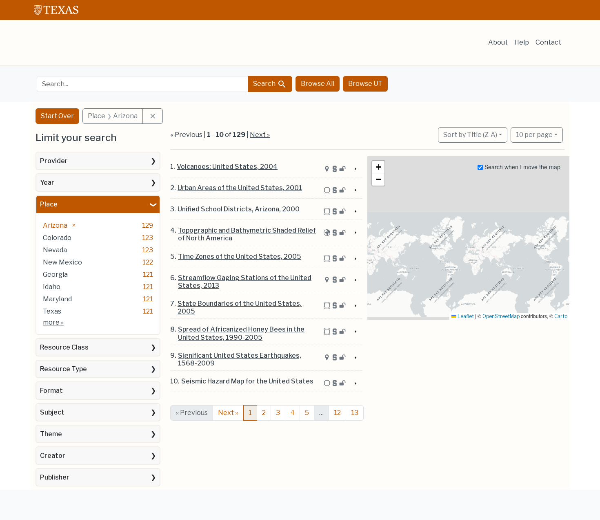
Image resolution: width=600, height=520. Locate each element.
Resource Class (64, 347)
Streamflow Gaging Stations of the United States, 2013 (244, 281)
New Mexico (62, 262)
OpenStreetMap (501, 316)
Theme (51, 434)
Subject (52, 412)
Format (51, 390)
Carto (560, 316)
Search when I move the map (521, 167)
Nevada (55, 250)
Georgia (55, 274)
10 (534, 134)
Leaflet (465, 316)
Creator (52, 455)
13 (354, 413)
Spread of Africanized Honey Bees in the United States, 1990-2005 (241, 333)
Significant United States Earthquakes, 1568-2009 (239, 359)
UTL (97, 506)
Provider (54, 161)
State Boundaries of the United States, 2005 (240, 307)
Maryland (57, 299)
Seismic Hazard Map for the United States (247, 381)
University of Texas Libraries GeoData (97, 45)
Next (228, 413)
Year (47, 182)
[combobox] (142, 84)
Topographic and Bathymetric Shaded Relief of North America (247, 234)
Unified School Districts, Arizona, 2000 (239, 209)
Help (521, 42)
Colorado (57, 238)
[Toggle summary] (354, 169)
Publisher (54, 477)
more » (53, 322)
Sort (470, 135)
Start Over (57, 116)
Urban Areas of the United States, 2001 (240, 188)
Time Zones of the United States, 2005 (239, 256)
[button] (378, 167)
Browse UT (365, 83)
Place (49, 204)
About (498, 42)
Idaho (51, 287)
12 (337, 413)
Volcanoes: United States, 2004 (227, 166)
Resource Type (63, 369)
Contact (548, 42)
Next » (260, 135)
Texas (52, 311)
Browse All (317, 83)
